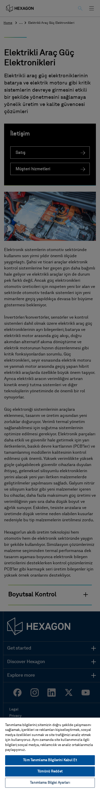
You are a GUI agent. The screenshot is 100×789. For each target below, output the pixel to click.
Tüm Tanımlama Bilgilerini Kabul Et (50, 760)
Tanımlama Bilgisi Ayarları (50, 782)
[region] (50, 753)
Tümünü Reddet (50, 771)
